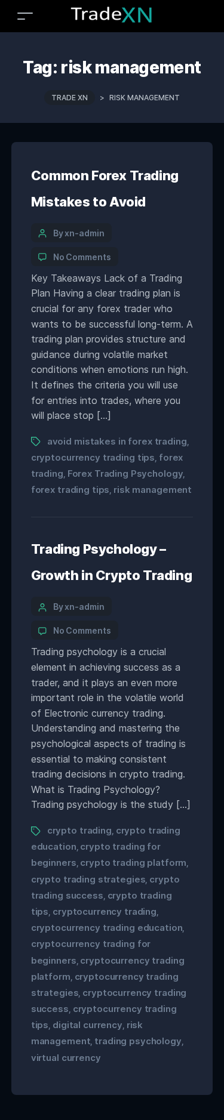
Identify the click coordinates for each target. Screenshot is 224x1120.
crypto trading (79, 830)
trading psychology (138, 1041)
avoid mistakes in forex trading (117, 441)
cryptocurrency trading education (107, 927)
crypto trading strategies (88, 879)
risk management (152, 489)
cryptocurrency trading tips (93, 457)
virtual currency (66, 1057)
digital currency (87, 1024)
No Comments (82, 257)
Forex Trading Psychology (125, 473)
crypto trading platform (133, 862)
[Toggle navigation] (25, 16)
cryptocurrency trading (105, 911)
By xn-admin (79, 233)
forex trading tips (70, 489)
